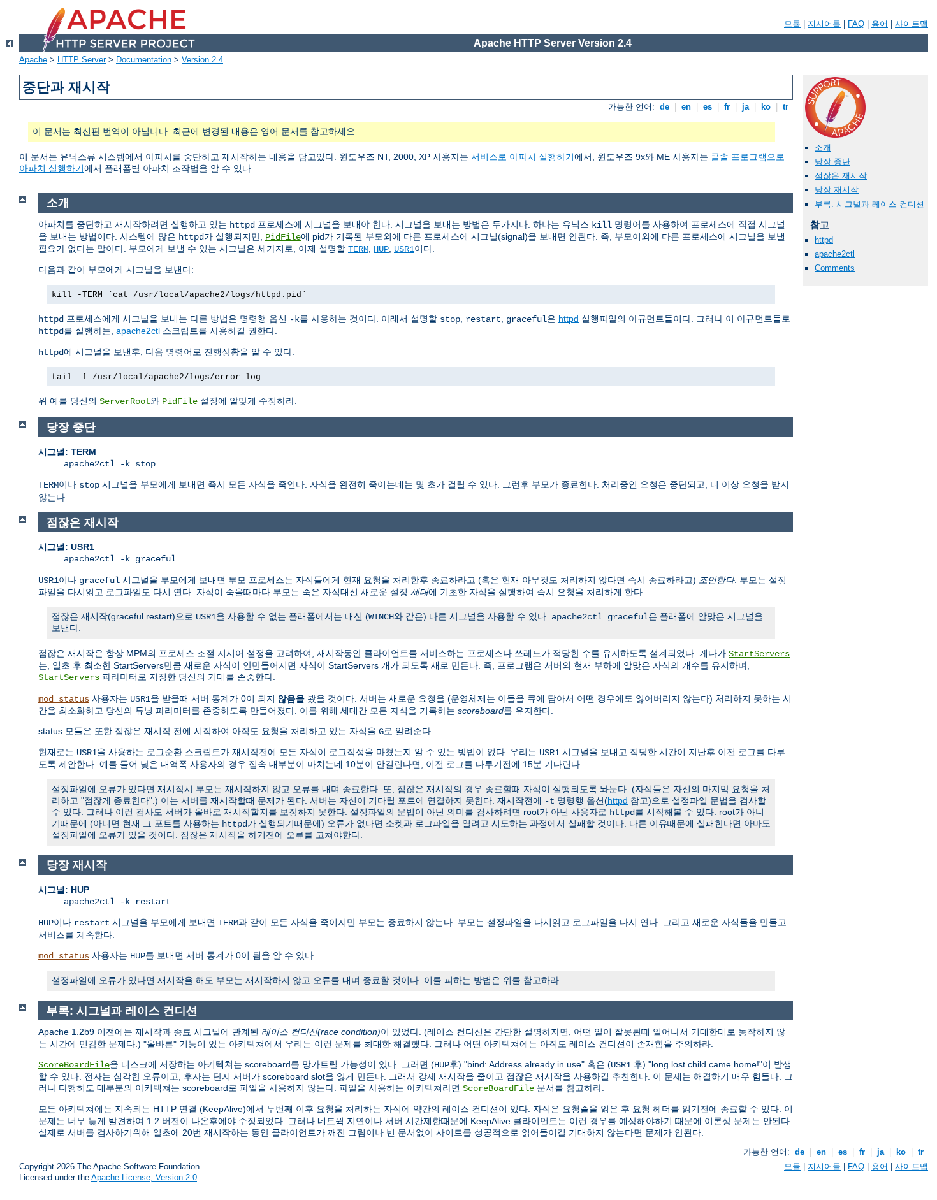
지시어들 (824, 24)
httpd (824, 240)
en (686, 107)
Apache (33, 59)
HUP (381, 249)
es (708, 107)
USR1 (404, 249)
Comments (835, 268)
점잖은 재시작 (841, 175)
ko (766, 107)
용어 (879, 24)
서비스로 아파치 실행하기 (522, 157)
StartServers (759, 654)
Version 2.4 (202, 59)
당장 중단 (832, 161)
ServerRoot (124, 401)
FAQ (856, 24)
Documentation (143, 59)
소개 (823, 147)
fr (727, 107)
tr (785, 107)
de (664, 107)
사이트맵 (911, 24)
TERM (358, 249)
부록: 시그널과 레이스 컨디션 (869, 204)
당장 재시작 (837, 189)
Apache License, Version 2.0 (144, 1177)
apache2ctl (835, 254)
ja (745, 107)
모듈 (792, 24)
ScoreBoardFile (74, 1065)
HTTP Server (81, 59)
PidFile (283, 237)
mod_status (63, 699)
